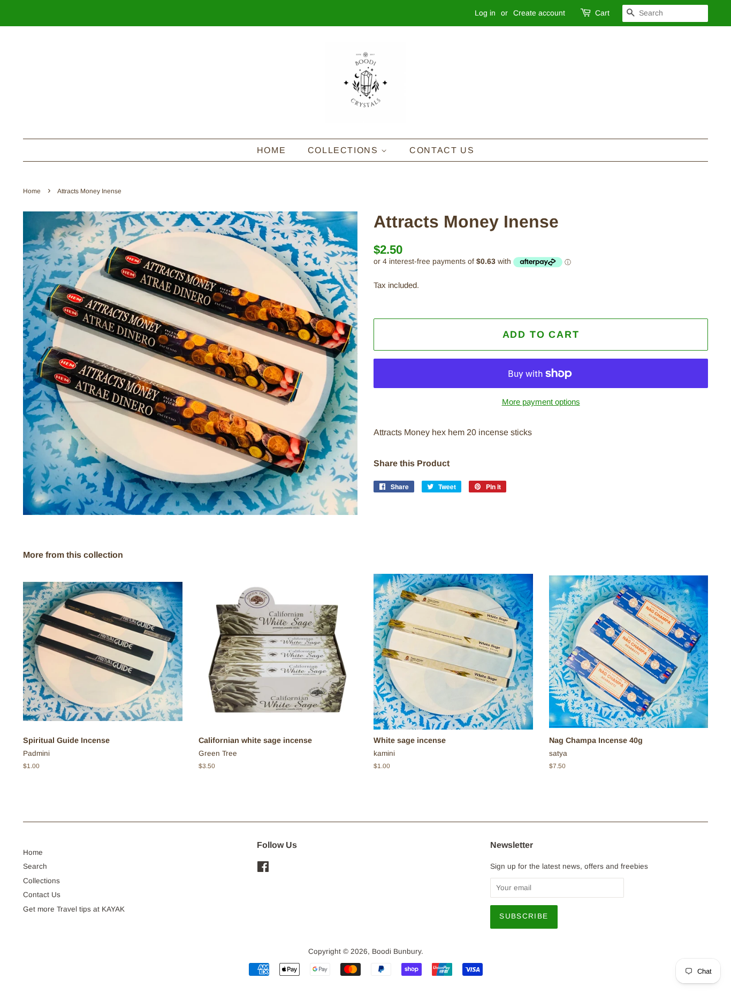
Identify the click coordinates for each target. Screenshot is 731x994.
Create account (539, 13)
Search (35, 866)
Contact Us (441, 150)
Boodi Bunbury (396, 951)
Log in (485, 13)
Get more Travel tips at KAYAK (74, 909)
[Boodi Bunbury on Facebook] (263, 869)
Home (271, 150)
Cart (602, 13)
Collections (344, 150)
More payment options (541, 401)
